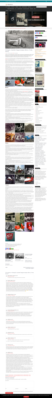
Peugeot (36, 159)
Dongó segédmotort (25, 91)
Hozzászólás (7, 380)
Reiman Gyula (37, 161)
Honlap (26, 388)
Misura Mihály (41, 131)
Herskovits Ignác (37, 150)
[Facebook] (6, 248)
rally (44, 159)
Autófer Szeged (17, 259)
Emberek (37, 111)
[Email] (13, 248)
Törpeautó (36, 162)
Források (7, 1)
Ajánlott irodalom (11, 1)
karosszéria (37, 152)
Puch (39, 159)
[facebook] (46, 1)
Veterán (36, 164)
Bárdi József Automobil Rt (39, 143)
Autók (36, 108)
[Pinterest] (10, 248)
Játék (10, 10)
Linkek (15, 1)
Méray (44, 155)
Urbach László (41, 162)
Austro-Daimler (37, 138)
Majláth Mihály (37, 153)
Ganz (38, 146)
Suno (26, 257)
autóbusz (44, 138)
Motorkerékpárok (38, 120)
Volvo (39, 164)
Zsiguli (36, 165)
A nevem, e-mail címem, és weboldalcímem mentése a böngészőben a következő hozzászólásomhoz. (19, 391)
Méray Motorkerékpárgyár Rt (39, 156)
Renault (42, 161)
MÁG (41, 155)
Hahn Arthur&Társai (38, 149)
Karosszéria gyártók (26, 8)
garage (42, 146)
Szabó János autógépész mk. (39, 128)
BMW (40, 140)
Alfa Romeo (39, 137)
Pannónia (43, 158)
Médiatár (7, 10)
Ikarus (42, 150)
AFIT (36, 137)
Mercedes (42, 153)
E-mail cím (17, 388)
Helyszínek (31, 8)
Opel (40, 158)
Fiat (44, 144)
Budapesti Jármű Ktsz (41, 130)
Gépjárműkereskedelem (10, 8)
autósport (36, 140)
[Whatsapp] (11, 248)
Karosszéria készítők (38, 118)
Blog (34, 8)
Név (6, 388)
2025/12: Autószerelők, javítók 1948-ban (9, 260)
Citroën (45, 143)
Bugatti (43, 140)
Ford (36, 146)
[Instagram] (7, 248)
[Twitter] (8, 248)
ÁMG (6, 267)
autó (41, 138)
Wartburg (42, 164)
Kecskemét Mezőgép (28, 254)
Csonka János (40, 144)
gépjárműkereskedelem (38, 147)
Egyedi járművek (20, 8)
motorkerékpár (37, 155)
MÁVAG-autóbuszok (28, 260)
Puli (42, 159)
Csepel (36, 144)
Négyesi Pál (37, 158)
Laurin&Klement (42, 152)
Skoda (45, 161)
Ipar (15, 8)
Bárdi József (37, 141)
